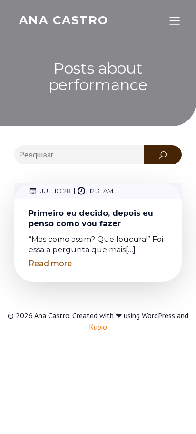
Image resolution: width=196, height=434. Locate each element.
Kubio (98, 327)
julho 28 (55, 190)
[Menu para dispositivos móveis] (174, 20)
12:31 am (101, 190)
